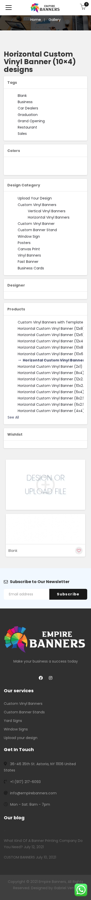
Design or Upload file (45, 484)
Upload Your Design (35, 198)
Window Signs (16, 729)
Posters (24, 242)
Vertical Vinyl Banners (46, 211)
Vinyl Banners (29, 255)
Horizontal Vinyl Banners (49, 217)
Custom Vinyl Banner (36, 223)
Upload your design (20, 737)
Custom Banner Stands (24, 712)
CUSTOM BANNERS (19, 857)
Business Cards (31, 268)
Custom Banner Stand (37, 229)
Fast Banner (28, 261)
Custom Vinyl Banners (37, 204)
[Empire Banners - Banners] (45, 7)
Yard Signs (13, 720)
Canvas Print (29, 249)
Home (35, 19)
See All (13, 417)
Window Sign (29, 236)
